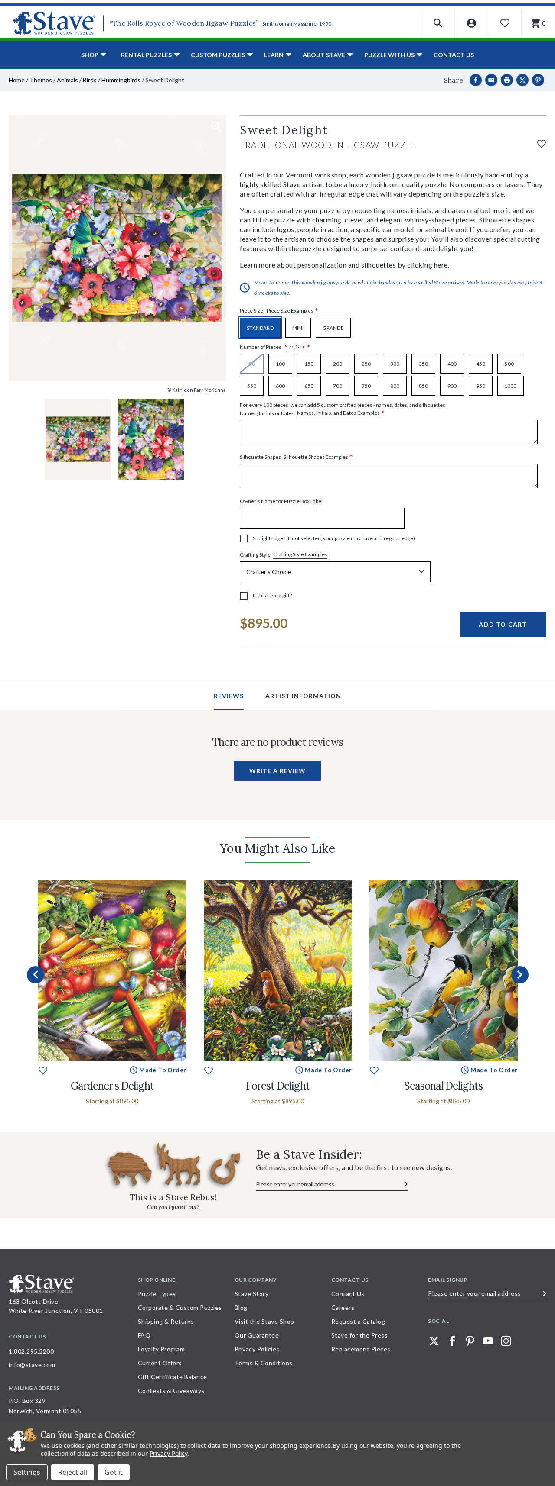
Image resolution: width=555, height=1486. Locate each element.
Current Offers (160, 1363)
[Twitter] (434, 1341)
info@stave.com (32, 1364)
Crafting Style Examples (300, 554)
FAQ (144, 1335)
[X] (522, 80)
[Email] (491, 80)
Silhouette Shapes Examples (316, 457)
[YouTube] (488, 1341)
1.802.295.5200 (31, 1351)
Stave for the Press (359, 1335)
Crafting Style (283, 554)
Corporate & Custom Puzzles (180, 1307)
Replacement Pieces (361, 1349)
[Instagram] (506, 1341)
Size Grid (295, 346)
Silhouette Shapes (296, 457)
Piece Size (279, 311)
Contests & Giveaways (171, 1390)
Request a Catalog (358, 1321)
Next (520, 974)
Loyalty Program (161, 1349)
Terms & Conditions (264, 1363)
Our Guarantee (257, 1335)
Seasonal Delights (443, 1086)
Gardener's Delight (112, 1086)
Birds (90, 80)
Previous (35, 974)
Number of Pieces (275, 347)
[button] (438, 23)
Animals (67, 80)
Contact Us (454, 54)
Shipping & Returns (166, 1321)
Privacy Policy (168, 1453)
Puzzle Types (157, 1293)
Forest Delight (278, 1086)
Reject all (72, 1472)
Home (17, 80)
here (441, 265)
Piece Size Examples (290, 310)
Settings (26, 1472)
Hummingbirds (120, 80)
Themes (40, 80)
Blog (241, 1307)
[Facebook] (476, 80)
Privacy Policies (257, 1349)
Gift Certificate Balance (172, 1376)
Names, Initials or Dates (342, 409)
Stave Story (252, 1293)
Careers (343, 1307)
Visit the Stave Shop (264, 1321)
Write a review (277, 770)
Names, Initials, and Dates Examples (338, 412)
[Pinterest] (538, 80)
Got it (113, 1472)
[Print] (507, 80)
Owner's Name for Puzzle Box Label (281, 501)
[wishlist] (541, 142)
